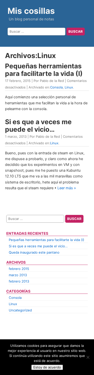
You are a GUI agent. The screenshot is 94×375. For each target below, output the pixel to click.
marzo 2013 (18, 275)
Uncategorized (20, 310)
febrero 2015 (19, 269)
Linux (69, 87)
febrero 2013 (19, 281)
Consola (56, 87)
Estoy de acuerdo (47, 367)
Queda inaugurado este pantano (34, 252)
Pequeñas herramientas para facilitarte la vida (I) (44, 69)
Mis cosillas (31, 11)
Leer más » (66, 188)
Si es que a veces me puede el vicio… (38, 125)
